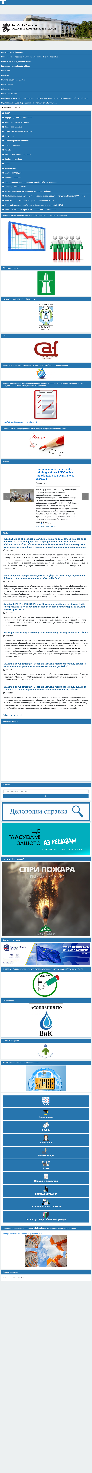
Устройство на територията (17, 154)
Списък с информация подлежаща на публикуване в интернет (31, 182)
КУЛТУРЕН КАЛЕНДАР (12, 173)
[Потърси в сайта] (46, 796)
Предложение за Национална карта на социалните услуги (29, 200)
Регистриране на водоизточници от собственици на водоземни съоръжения (45, 633)
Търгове (7, 150)
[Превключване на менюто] (3, 2)
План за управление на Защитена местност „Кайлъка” (28, 191)
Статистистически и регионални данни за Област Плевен (30, 210)
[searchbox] (46, 791)
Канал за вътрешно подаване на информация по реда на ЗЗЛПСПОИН (34, 205)
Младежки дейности (13, 177)
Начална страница (12, 107)
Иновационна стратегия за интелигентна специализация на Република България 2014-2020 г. (44, 196)
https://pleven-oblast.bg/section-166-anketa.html (20, 422)
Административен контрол (16, 141)
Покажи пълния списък (46, 526)
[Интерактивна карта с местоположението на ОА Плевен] (36, 753)
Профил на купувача (13, 159)
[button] (6, 496)
